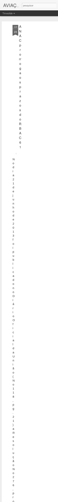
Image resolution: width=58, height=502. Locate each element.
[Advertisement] (30, 75)
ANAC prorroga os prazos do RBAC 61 (20, 86)
